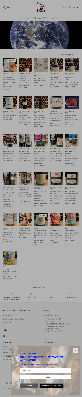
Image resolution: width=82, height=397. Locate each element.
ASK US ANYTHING (29, 386)
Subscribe (46, 377)
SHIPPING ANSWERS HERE (51, 386)
